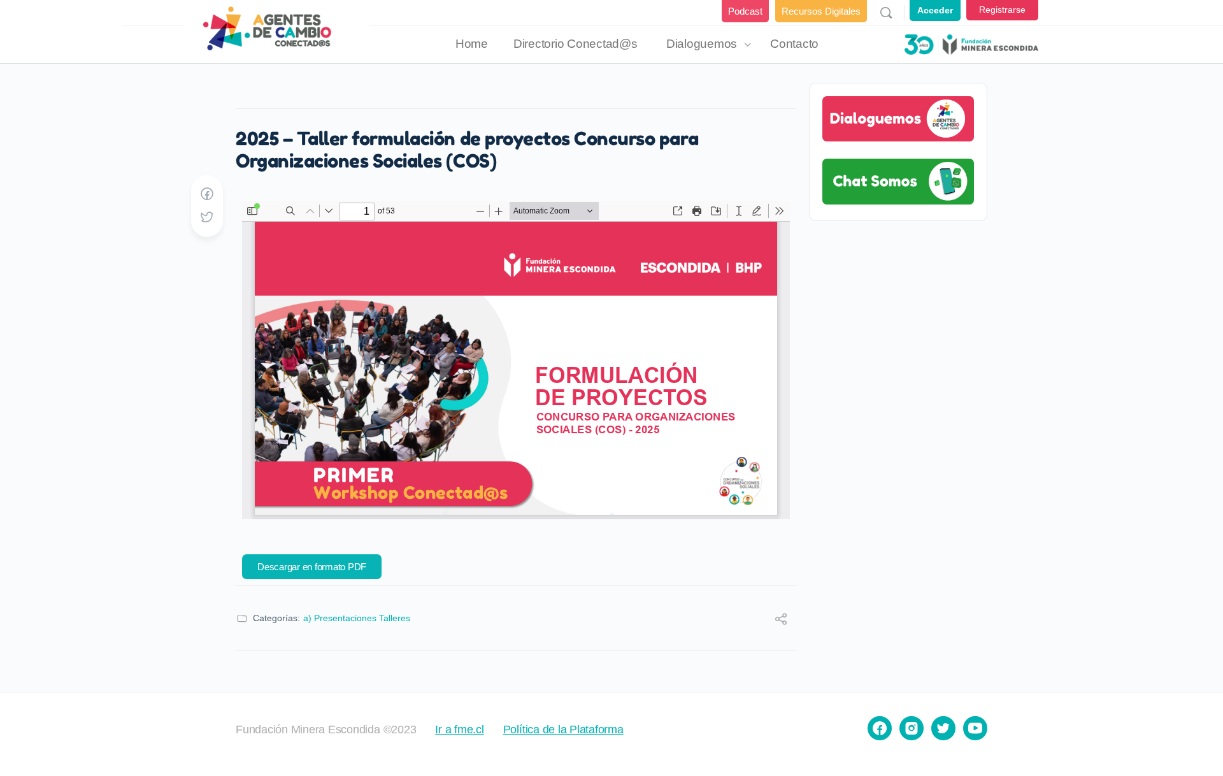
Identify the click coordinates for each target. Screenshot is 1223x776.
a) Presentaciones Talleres (356, 618)
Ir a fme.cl (459, 729)
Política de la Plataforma (563, 729)
